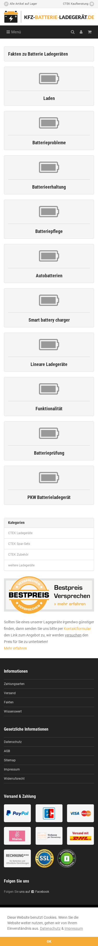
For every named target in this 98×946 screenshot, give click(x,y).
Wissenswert (13, 711)
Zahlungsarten (14, 684)
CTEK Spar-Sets (19, 544)
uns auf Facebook (34, 892)
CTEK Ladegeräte (20, 533)
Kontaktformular (77, 628)
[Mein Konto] (81, 32)
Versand (10, 693)
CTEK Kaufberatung (75, 4)
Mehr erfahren (15, 648)
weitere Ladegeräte (21, 565)
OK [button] (49, 941)
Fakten (9, 702)
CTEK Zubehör (18, 554)
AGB (7, 751)
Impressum (74, 928)
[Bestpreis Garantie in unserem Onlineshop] (49, 594)
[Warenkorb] (89, 32)
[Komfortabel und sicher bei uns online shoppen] (49, 836)
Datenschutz (50, 928)
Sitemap (10, 760)
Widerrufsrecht (14, 778)
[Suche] (72, 32)
